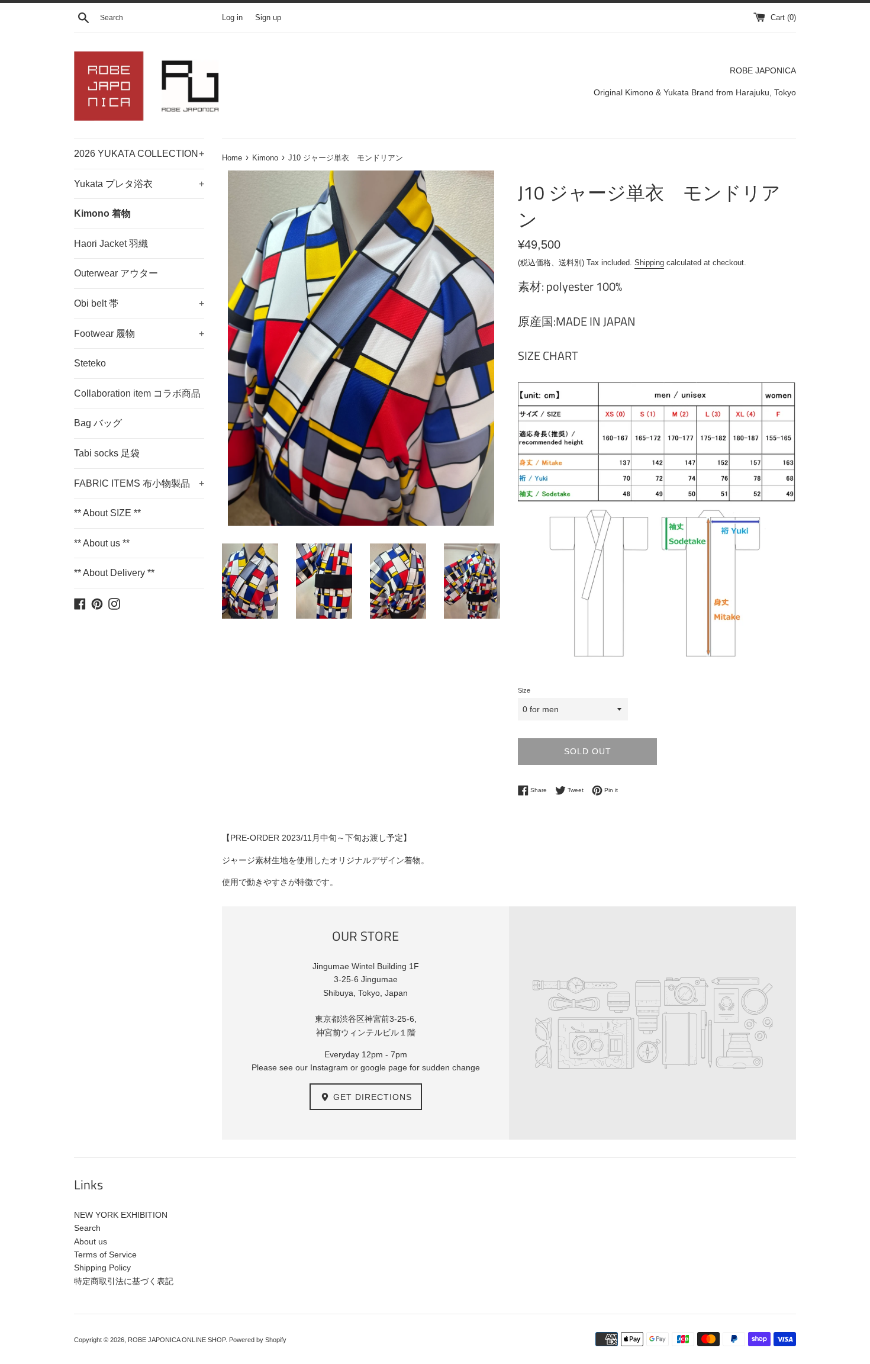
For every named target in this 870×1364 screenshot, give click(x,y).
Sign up (268, 18)
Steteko (90, 363)
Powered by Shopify (257, 1339)
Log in (232, 18)
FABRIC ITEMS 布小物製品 (139, 483)
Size (524, 690)
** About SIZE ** (107, 513)
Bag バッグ (98, 423)
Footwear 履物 (139, 334)
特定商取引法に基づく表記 (123, 1281)
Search (87, 1228)
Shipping (649, 262)
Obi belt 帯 (139, 303)
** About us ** (102, 543)
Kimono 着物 (102, 213)
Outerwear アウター (116, 273)
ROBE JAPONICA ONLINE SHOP (176, 1339)
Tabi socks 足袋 (107, 453)
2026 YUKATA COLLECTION (139, 154)
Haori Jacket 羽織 (111, 244)
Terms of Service (105, 1254)
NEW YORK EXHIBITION (120, 1215)
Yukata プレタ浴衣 (139, 184)
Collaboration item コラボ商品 (137, 393)
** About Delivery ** (114, 573)
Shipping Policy (102, 1267)
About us (90, 1241)
